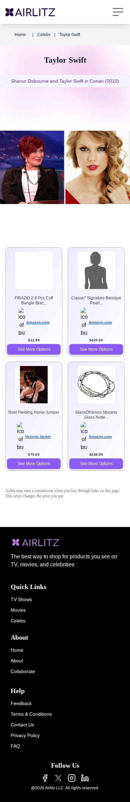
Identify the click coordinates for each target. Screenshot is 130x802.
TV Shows (21, 599)
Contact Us (22, 724)
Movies (18, 610)
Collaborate (23, 671)
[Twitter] (58, 778)
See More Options (34, 349)
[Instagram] (72, 778)
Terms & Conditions (31, 714)
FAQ (15, 746)
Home (20, 34)
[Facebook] (45, 778)
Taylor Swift (69, 34)
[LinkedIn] (85, 778)
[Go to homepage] (30, 12)
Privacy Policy (25, 735)
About (17, 660)
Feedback (21, 703)
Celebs (43, 34)
